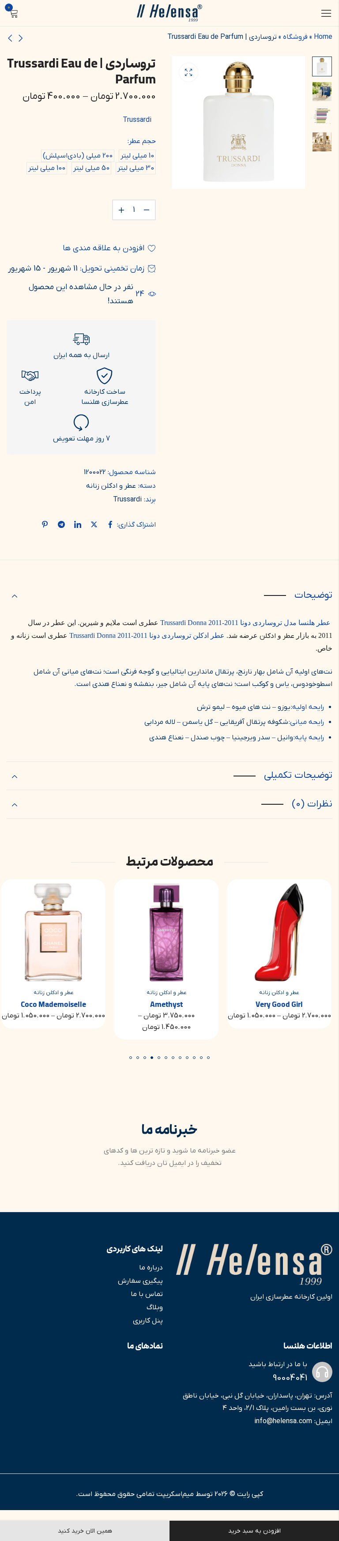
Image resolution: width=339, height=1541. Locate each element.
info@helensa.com (283, 1421)
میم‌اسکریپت (175, 1494)
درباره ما (151, 1267)
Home (323, 37)
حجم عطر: (142, 141)
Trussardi (137, 120)
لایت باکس (188, 72)
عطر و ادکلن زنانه (111, 486)
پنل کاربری (148, 1320)
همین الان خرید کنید (85, 1531)
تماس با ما (147, 1294)
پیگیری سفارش (140, 1281)
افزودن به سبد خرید (254, 1531)
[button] (208, 1057)
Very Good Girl (282, 1004)
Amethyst (169, 1004)
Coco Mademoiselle (56, 1004)
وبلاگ (155, 1307)
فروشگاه (295, 37)
